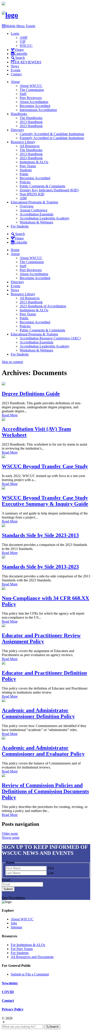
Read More (10, 415)
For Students (20, 226)
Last (51, 873)
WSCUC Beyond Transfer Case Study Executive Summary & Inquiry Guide (45, 501)
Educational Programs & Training (34, 202)
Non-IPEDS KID (32, 194)
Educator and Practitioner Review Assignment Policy (41, 638)
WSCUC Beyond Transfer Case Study (45, 466)
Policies (25, 182)
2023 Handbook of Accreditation (43, 306)
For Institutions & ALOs (28, 945)
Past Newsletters (13, 898)
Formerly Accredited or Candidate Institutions (52, 138)
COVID (8, 992)
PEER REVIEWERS (26, 62)
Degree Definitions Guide (31, 394)
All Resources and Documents (32, 957)
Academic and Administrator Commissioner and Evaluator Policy (43, 751)
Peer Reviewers (31, 98)
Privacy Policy (12, 1009)
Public (24, 174)
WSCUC (26, 46)
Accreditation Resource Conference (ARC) (50, 338)
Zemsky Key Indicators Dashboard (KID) (49, 190)
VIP (22, 41)
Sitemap (16, 927)
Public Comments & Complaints (42, 186)
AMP (23, 37)
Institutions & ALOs (34, 162)
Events (15, 70)
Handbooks (19, 114)
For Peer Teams (22, 949)
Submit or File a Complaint (30, 974)
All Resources (30, 146)
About (15, 82)
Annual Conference (33, 210)
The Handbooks (31, 118)
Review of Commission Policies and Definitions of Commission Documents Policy (45, 791)
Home (15, 250)
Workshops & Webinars (36, 222)
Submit (8, 889)
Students (26, 170)
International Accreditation (38, 110)
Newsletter (10, 983)
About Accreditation (34, 102)
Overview (27, 206)
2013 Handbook (31, 122)
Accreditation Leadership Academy (44, 218)
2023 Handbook (31, 126)
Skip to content (12, 362)
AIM (23, 198)
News (15, 66)
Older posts (10, 833)
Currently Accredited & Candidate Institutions (52, 134)
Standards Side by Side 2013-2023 (40, 567)
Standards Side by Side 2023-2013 (40, 535)
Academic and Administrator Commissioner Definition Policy (38, 713)
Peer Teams (28, 166)
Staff (23, 94)
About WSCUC (31, 86)
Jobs (14, 923)
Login (15, 33)
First (51, 868)
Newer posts (10, 837)
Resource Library (23, 142)
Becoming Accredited (35, 106)
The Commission (32, 90)
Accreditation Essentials (36, 214)
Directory (17, 130)
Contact (16, 74)
